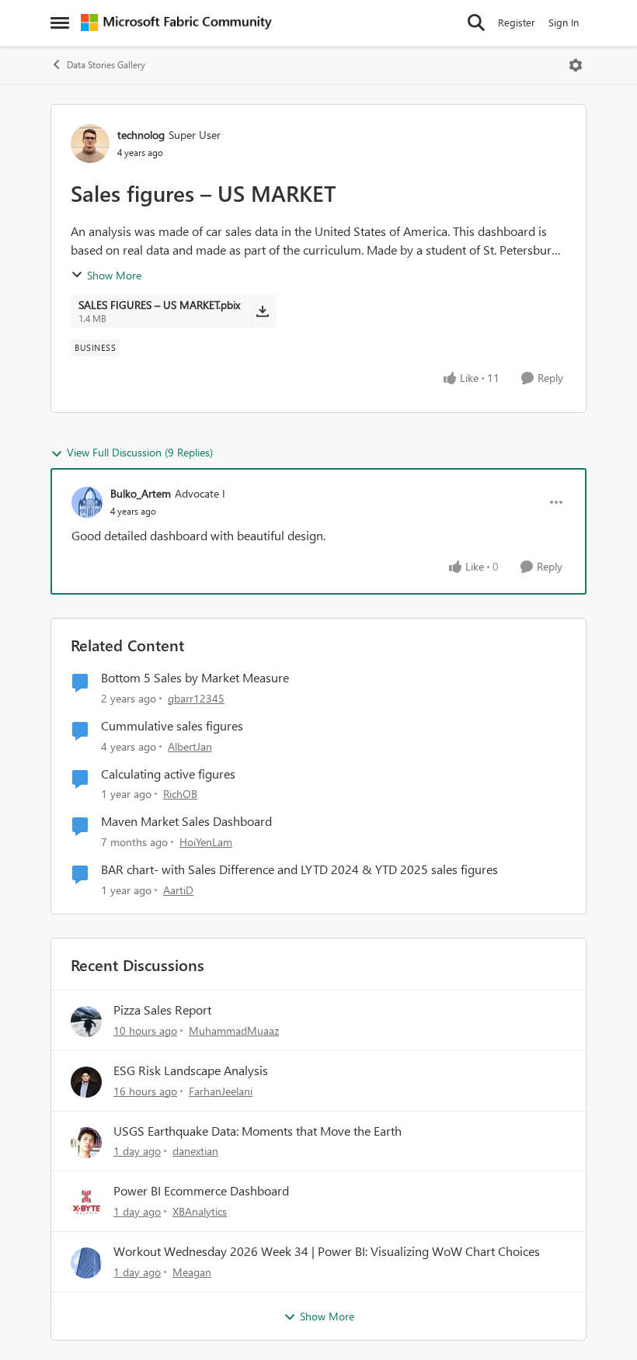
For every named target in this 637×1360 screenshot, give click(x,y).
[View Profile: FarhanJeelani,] (86, 1082)
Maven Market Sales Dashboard (186, 821)
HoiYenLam (205, 841)
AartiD (178, 890)
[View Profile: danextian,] (86, 1142)
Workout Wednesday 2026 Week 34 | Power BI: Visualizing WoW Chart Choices (326, 1251)
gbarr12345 (196, 698)
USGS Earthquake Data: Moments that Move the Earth (257, 1131)
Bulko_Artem (140, 493)
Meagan (191, 1272)
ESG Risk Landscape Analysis (190, 1070)
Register (516, 22)
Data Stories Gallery (106, 65)
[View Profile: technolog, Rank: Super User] (90, 143)
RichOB (180, 793)
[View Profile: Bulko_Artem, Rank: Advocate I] (87, 502)
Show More (114, 275)
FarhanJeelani (220, 1091)
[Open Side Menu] (60, 22)
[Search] (476, 22)
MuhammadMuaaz (234, 1030)
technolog (141, 134)
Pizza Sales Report (162, 1010)
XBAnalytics (199, 1211)
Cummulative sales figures (172, 726)
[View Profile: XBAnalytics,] (86, 1202)
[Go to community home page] (176, 22)
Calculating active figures (168, 774)
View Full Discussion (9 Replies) (140, 452)
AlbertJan (190, 746)
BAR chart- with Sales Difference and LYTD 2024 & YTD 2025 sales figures (299, 869)
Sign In (563, 22)
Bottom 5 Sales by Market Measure (195, 677)
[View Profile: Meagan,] (86, 1262)
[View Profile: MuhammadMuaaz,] (86, 1021)
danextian (195, 1150)
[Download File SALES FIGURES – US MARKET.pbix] (262, 311)
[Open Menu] (576, 65)
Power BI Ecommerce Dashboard (201, 1191)
